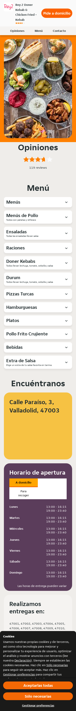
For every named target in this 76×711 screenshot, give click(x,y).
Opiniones (17, 31)
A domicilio (23, 482)
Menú (39, 31)
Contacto (59, 31)
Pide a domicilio (56, 13)
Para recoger (23, 493)
